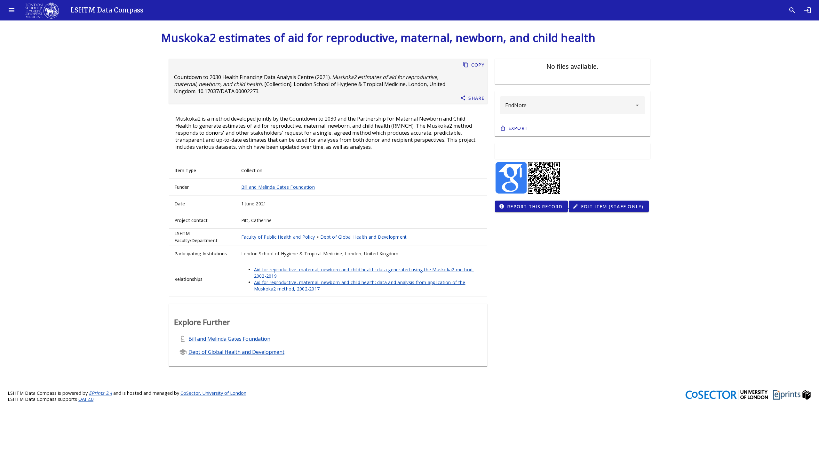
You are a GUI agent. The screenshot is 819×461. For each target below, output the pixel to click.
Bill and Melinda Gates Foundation (278, 187)
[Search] (792, 10)
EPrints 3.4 (100, 393)
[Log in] (807, 10)
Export (518, 128)
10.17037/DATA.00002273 (228, 91)
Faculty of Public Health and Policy (278, 237)
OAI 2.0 (85, 399)
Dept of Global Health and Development (363, 237)
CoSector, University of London (213, 393)
